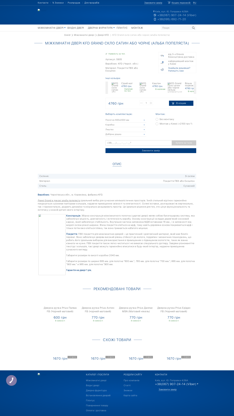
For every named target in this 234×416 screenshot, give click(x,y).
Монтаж (137, 27)
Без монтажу (167, 119)
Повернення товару (97, 405)
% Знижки (58, 2)
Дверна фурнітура (100, 27)
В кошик (181, 103)
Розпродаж (74, 2)
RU (194, 2)
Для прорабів (91, 2)
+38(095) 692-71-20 (171, 19)
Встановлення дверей (98, 395)
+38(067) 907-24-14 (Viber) (176, 15)
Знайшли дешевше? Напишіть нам (179, 69)
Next (195, 88)
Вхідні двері (75, 27)
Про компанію (132, 380)
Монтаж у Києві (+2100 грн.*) (176, 123)
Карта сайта (130, 395)
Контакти (43, 2)
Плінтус (122, 27)
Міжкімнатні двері (51, 27)
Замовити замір (153, 2)
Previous (106, 88)
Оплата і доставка (96, 410)
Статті (127, 385)
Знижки (128, 390)
